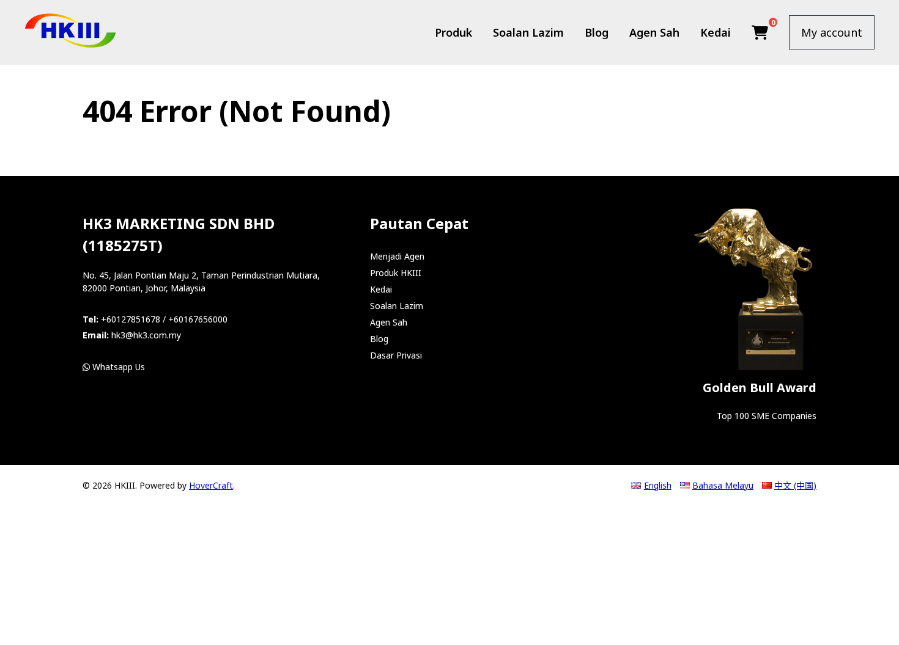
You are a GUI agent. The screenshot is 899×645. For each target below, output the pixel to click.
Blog (597, 32)
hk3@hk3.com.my (146, 335)
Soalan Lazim (528, 32)
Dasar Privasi (396, 355)
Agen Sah (654, 32)
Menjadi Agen (397, 256)
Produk (453, 32)
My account (831, 32)
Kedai (715, 32)
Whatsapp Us (117, 367)
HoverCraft (211, 485)
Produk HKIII (395, 273)
